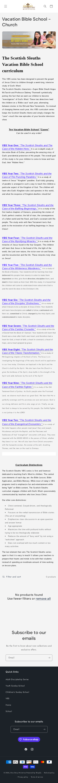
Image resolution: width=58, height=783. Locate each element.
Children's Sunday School (17, 692)
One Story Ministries (18, 772)
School (9, 711)
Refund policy (49, 773)
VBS (7, 698)
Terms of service (37, 777)
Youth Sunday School (15, 685)
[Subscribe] (49, 657)
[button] (6, 6)
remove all (43, 599)
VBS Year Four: (11, 238)
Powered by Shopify (33, 772)
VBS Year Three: (11, 205)
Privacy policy (23, 777)
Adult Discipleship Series (17, 679)
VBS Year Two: (11, 173)
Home (8, 704)
